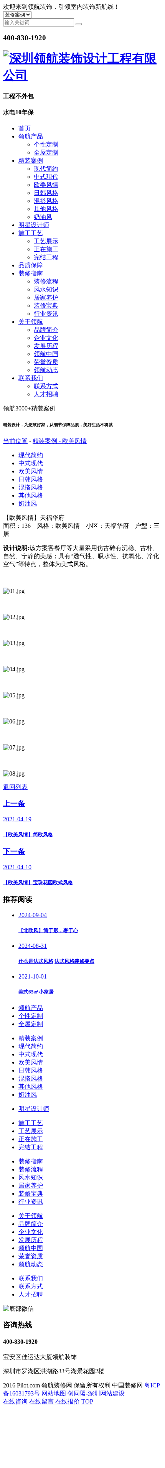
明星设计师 (33, 225)
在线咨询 (15, 1401)
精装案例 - (47, 441)
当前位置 (15, 441)
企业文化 (46, 337)
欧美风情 (46, 184)
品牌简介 (46, 329)
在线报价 (67, 1401)
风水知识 (46, 289)
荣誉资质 (46, 362)
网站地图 (53, 1393)
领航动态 (46, 370)
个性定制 (46, 144)
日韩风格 (46, 192)
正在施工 (46, 249)
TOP (87, 1401)
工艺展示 (46, 241)
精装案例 (30, 160)
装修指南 (30, 273)
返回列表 (15, 787)
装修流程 (46, 281)
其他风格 (46, 209)
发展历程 (46, 346)
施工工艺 (30, 233)
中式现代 (46, 176)
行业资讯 (46, 313)
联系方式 (46, 386)
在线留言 (42, 1401)
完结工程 (46, 257)
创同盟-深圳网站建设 (96, 1393)
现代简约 (46, 168)
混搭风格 (46, 201)
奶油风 (43, 217)
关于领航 (30, 321)
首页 (24, 128)
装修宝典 (46, 305)
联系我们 (30, 378)
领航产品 (30, 136)
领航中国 (46, 354)
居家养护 (46, 297)
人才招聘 (46, 394)
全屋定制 (46, 152)
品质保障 (30, 265)
